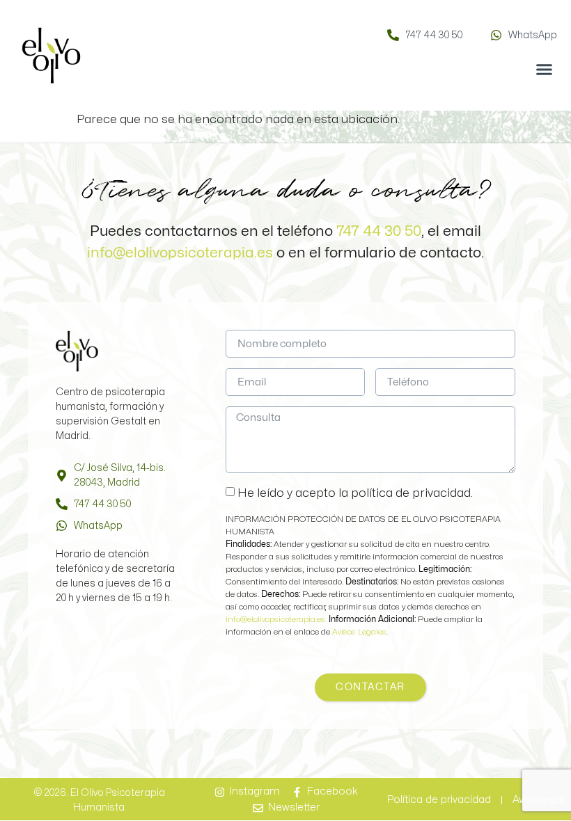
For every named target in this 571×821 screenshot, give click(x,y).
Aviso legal (538, 800)
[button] (544, 69)
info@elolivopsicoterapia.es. (277, 619)
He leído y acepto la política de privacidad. (355, 493)
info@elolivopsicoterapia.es (180, 253)
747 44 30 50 (378, 231)
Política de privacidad (439, 800)
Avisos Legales (359, 632)
